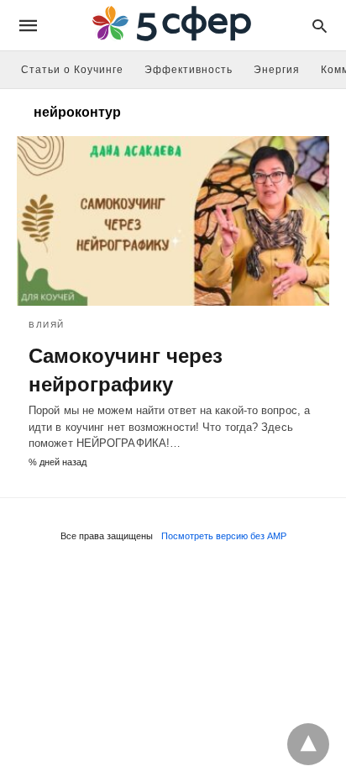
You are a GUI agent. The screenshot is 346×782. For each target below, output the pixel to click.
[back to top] (308, 744)
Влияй (47, 324)
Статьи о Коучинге (72, 70)
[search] (319, 25)
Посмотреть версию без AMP (223, 536)
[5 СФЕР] (172, 25)
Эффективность (188, 70)
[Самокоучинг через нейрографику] (173, 221)
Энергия (277, 70)
